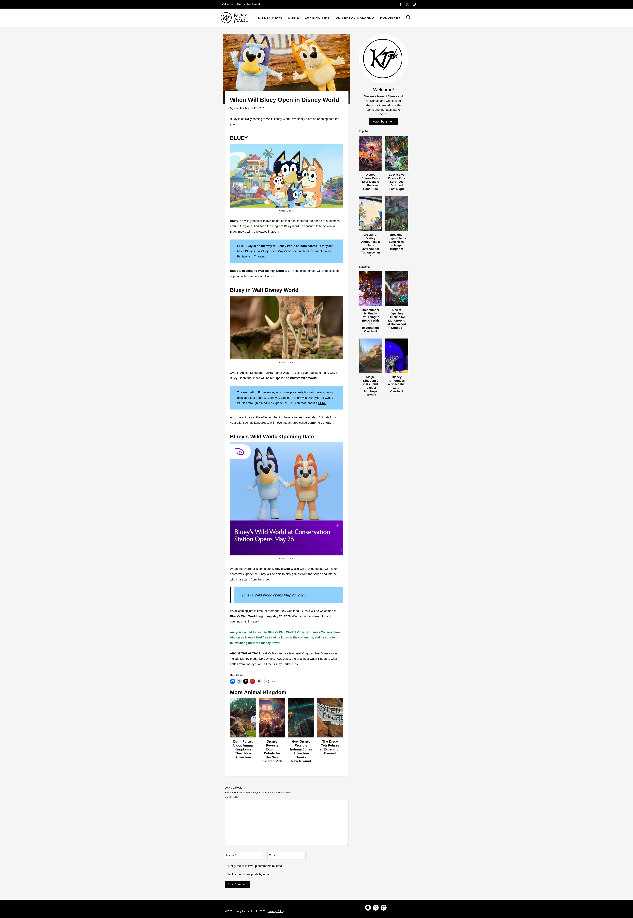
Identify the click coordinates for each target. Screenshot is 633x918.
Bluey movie (238, 231)
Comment (232, 796)
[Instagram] (414, 4)
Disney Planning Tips (309, 17)
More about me (382, 121)
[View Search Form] (408, 18)
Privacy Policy (276, 911)
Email (273, 855)
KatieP (238, 108)
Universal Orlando (355, 17)
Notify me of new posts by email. (249, 874)
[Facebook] (401, 4)
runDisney (390, 17)
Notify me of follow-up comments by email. (256, 866)
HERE (322, 403)
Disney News (270, 17)
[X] (407, 4)
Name (231, 855)
